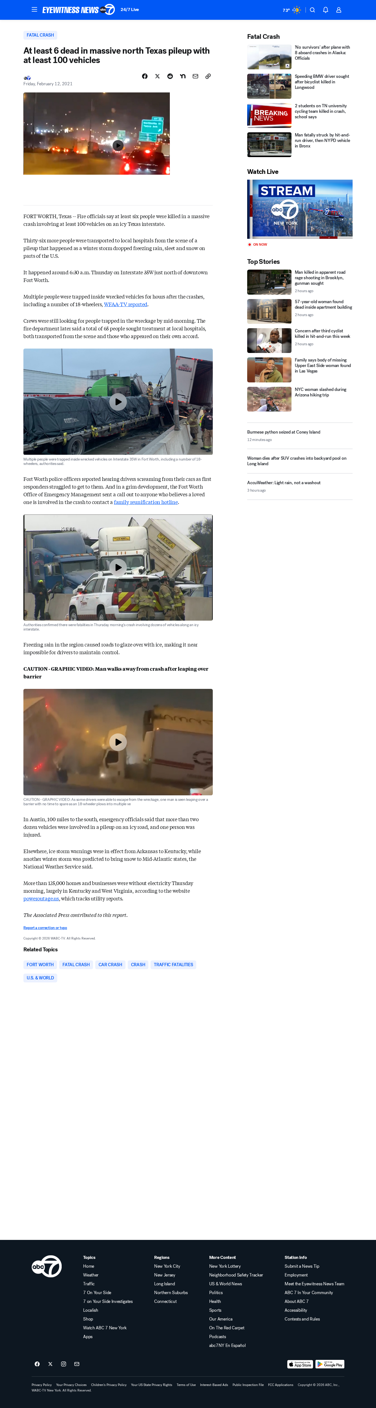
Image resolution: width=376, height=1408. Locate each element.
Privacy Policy (42, 1385)
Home (88, 1266)
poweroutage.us (41, 898)
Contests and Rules (302, 1319)
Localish (90, 1310)
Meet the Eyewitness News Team (314, 1284)
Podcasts (217, 1337)
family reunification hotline (146, 501)
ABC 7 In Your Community (309, 1293)
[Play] (299, 209)
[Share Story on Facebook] (144, 76)
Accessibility (296, 1310)
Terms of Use (186, 1385)
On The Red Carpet (226, 1328)
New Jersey (164, 1275)
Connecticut (165, 1301)
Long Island (164, 1284)
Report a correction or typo (45, 927)
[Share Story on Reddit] (170, 76)
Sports (215, 1310)
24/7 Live (130, 9)
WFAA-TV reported (125, 304)
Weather (91, 1275)
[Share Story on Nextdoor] (182, 76)
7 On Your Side (97, 1293)
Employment (296, 1275)
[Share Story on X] (157, 76)
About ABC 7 (297, 1301)
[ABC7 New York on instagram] (63, 1364)
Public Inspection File (248, 1385)
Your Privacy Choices (71, 1385)
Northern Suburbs (171, 1293)
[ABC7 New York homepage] (78, 10)
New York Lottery (225, 1266)
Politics (215, 1293)
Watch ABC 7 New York (105, 1328)
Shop (88, 1319)
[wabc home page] (47, 1266)
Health (215, 1301)
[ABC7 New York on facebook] (37, 1364)
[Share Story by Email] (195, 76)
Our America (220, 1319)
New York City (167, 1266)
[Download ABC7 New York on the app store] (300, 1364)
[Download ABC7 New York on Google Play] (329, 1364)
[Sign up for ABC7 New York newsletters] (76, 1364)
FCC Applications (280, 1385)
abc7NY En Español (227, 1345)
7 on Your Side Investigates (107, 1301)
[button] (34, 9)
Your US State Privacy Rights (151, 1385)
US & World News (225, 1284)
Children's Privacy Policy (109, 1385)
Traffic (89, 1284)
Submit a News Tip (302, 1266)
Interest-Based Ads (214, 1385)
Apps (87, 1337)
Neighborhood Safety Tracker (236, 1275)
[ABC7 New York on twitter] (50, 1364)
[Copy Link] (208, 76)
